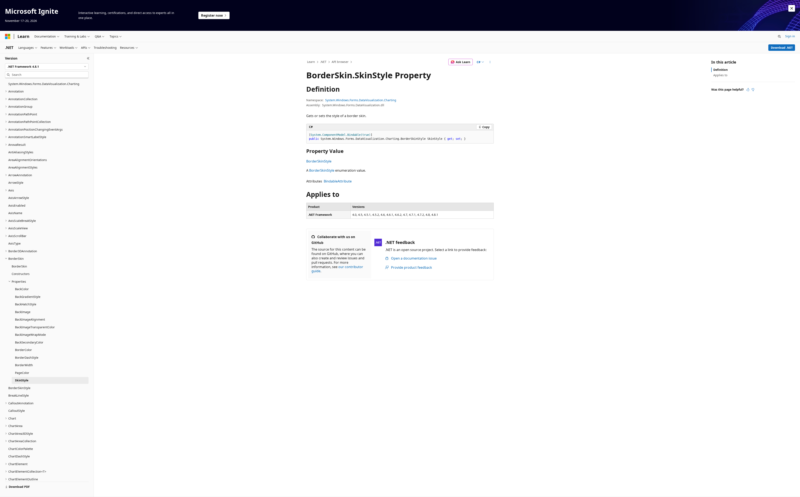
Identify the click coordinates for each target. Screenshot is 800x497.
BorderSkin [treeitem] (19, 266)
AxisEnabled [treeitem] (16, 205)
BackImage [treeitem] (22, 312)
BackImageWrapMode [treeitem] (30, 335)
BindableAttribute (338, 181)
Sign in (790, 36)
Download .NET (782, 48)
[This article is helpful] (747, 89)
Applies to (720, 75)
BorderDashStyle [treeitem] (26, 358)
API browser (340, 62)
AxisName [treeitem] (15, 213)
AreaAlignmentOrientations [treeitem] (27, 160)
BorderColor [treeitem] (23, 350)
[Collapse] (88, 58)
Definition (720, 70)
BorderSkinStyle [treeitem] (19, 388)
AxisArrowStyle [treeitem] (18, 198)
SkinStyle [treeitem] (21, 380)
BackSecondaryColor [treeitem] (29, 342)
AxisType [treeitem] (14, 243)
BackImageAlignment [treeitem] (30, 319)
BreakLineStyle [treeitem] (18, 395)
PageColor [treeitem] (22, 373)
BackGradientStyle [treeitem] (27, 297)
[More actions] (490, 62)
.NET (323, 62)
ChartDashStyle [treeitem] (19, 456)
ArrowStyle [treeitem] (15, 183)
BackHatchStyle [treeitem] (25, 304)
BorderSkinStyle (318, 161)
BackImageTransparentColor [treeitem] (35, 327)
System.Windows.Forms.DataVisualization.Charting (360, 100)
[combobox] (47, 66)
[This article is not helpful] (752, 89)
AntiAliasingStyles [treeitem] (20, 152)
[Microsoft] (7, 36)
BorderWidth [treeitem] (24, 365)
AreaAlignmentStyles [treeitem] (23, 167)
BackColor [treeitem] (22, 289)
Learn (311, 62)
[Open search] (779, 36)
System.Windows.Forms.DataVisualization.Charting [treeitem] (43, 84)
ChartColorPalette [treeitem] (20, 449)
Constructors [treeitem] (21, 274)
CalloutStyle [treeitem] (16, 411)
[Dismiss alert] (791, 8)
